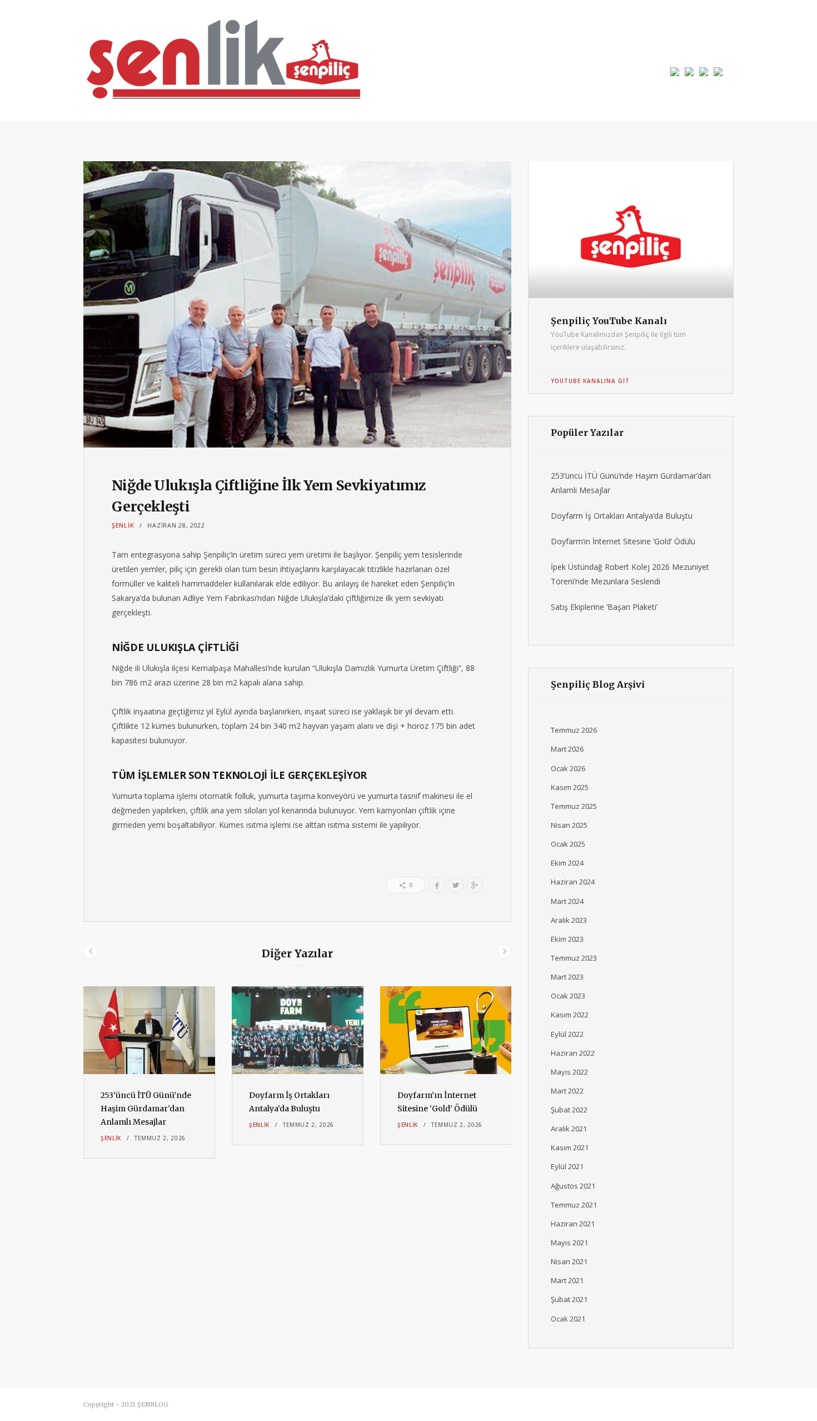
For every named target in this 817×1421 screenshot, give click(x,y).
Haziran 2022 (573, 1053)
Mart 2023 (567, 977)
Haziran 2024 (573, 882)
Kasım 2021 (570, 1147)
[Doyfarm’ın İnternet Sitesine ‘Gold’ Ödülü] (446, 1030)
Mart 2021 (567, 1280)
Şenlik (123, 525)
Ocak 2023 (568, 996)
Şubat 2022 (569, 1110)
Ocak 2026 (568, 768)
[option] (149, 1072)
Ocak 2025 (568, 844)
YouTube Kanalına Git (590, 381)
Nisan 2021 (569, 1261)
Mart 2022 (567, 1091)
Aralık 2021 (569, 1129)
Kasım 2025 (570, 787)
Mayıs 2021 (569, 1243)
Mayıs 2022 (569, 1072)
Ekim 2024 (567, 863)
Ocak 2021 (568, 1319)
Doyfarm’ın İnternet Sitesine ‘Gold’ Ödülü (623, 541)
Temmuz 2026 (574, 730)
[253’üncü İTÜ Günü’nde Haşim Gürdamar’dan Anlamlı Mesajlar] (149, 1030)
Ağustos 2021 (573, 1186)
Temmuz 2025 (574, 806)
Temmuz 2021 (574, 1205)
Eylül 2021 (567, 1166)
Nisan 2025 (569, 825)
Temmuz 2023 (574, 958)
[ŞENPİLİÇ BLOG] (222, 61)
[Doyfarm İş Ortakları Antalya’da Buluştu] (297, 1030)
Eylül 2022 (567, 1034)
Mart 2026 (567, 749)
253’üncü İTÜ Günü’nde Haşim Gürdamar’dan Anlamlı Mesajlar (146, 1108)
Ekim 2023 (567, 939)
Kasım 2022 (570, 1015)
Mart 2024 (567, 901)
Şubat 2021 (569, 1299)
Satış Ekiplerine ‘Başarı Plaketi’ (604, 607)
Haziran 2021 (573, 1224)
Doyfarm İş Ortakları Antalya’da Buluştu (622, 515)
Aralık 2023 (569, 920)
